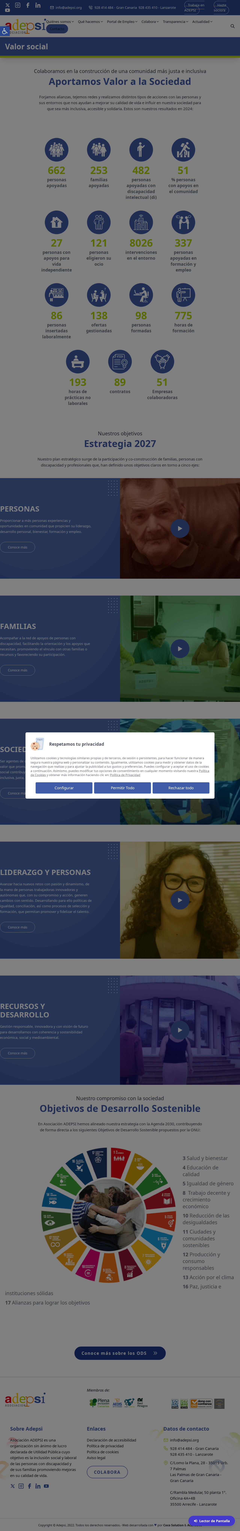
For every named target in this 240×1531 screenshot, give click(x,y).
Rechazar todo (181, 787)
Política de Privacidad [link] (125, 775)
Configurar (64, 787)
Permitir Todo (122, 787)
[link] (5, 31)
